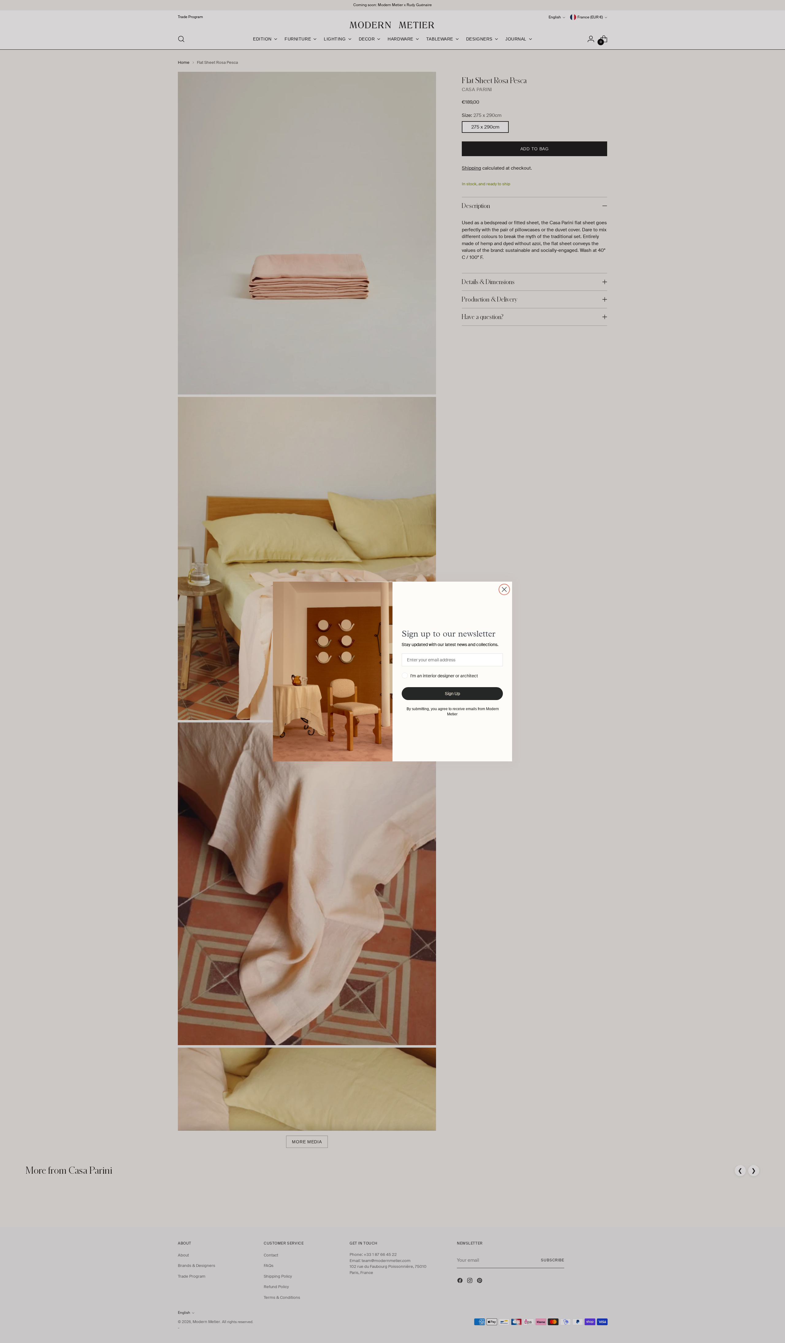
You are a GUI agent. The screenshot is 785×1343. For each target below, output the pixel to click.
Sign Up (452, 693)
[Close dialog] (504, 589)
